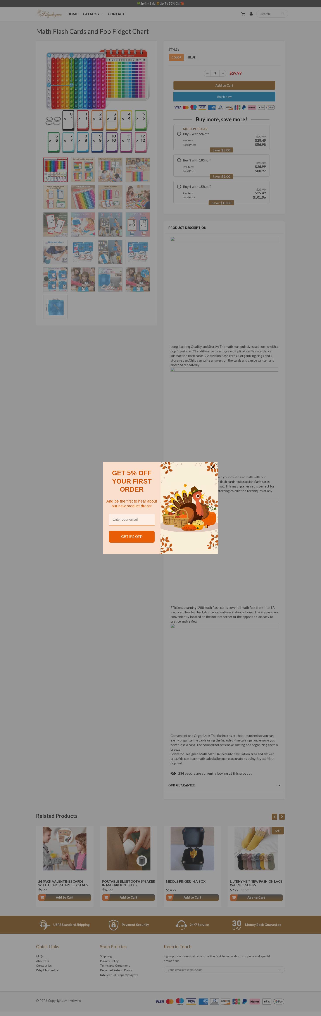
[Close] (213, 467)
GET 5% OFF (131, 537)
